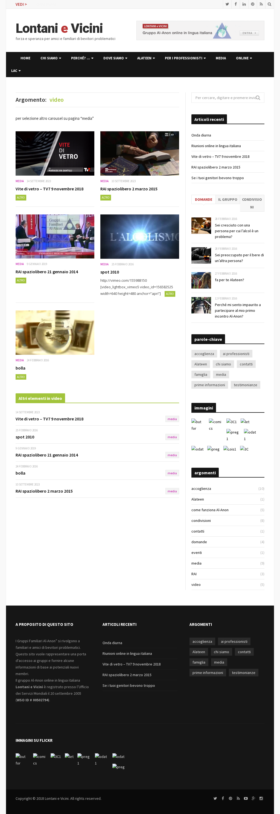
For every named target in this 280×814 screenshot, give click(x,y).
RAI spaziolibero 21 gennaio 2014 (47, 271)
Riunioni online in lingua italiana (216, 145)
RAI (194, 573)
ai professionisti (236, 353)
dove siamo (113, 58)
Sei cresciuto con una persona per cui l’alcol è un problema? (236, 231)
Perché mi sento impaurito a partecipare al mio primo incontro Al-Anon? (238, 310)
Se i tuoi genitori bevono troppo (217, 177)
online (242, 58)
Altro (21, 197)
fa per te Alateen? (229, 279)
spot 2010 (109, 272)
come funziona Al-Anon (210, 509)
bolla (20, 368)
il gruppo (227, 199)
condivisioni (252, 203)
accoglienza (204, 353)
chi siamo (49, 58)
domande (203, 199)
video (196, 584)
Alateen (144, 58)
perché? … (80, 58)
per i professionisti (183, 58)
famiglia (200, 374)
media (221, 58)
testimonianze (245, 384)
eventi (196, 552)
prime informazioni (209, 384)
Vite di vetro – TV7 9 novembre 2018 (49, 188)
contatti (246, 364)
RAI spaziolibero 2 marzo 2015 (129, 188)
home (25, 58)
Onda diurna (46, 4)
